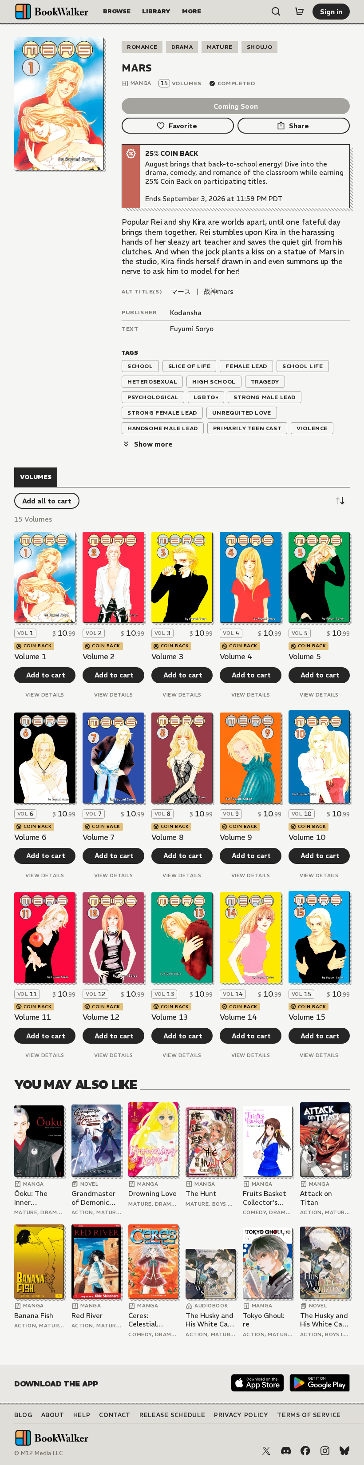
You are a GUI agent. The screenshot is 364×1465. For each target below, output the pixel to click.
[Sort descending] (340, 501)
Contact (115, 1415)
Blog (23, 1415)
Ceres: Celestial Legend (142, 1320)
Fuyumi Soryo (192, 329)
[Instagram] (325, 1450)
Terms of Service (308, 1415)
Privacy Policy (241, 1415)
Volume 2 (99, 656)
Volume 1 (30, 656)
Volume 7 (99, 837)
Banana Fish (33, 1315)
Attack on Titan (316, 1198)
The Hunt (201, 1193)
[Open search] (276, 11)
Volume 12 (101, 1017)
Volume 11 (32, 1017)
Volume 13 (169, 1017)
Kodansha (186, 313)
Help (82, 1415)
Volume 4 (236, 656)
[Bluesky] (344, 1450)
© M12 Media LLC (38, 1453)
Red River (87, 1315)
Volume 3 (167, 656)
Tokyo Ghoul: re (264, 1320)
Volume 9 (236, 837)
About (52, 1415)
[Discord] (286, 1450)
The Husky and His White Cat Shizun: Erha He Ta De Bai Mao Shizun (209, 1320)
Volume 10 (307, 837)
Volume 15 (307, 1017)
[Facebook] (305, 1450)
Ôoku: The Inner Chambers (30, 1198)
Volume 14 (238, 1017)
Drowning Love (152, 1193)
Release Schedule (172, 1415)
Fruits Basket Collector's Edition (264, 1198)
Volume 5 (304, 656)
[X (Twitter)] (266, 1450)
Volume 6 (30, 837)
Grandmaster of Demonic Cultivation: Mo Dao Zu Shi (96, 1198)
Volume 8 (167, 837)
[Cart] (299, 11)
